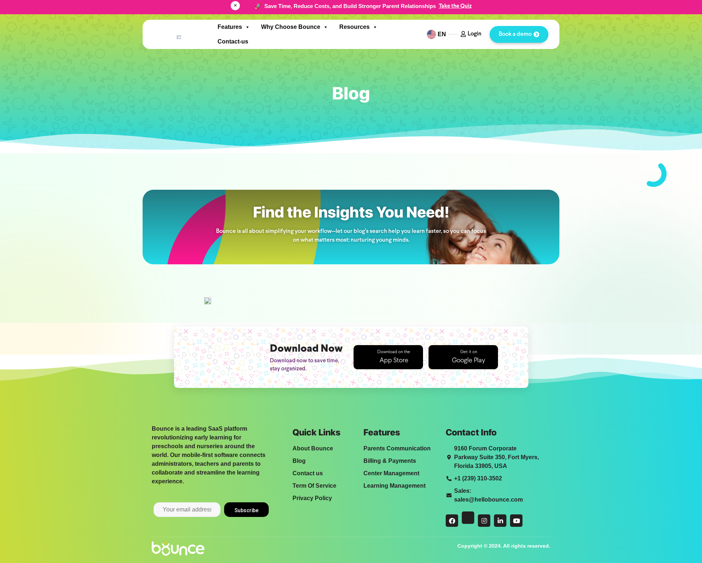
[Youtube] (516, 520)
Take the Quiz (455, 6)
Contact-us (233, 41)
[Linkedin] (500, 520)
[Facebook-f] (452, 520)
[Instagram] (484, 520)
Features (230, 27)
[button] (388, 357)
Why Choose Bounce (290, 27)
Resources (354, 27)
